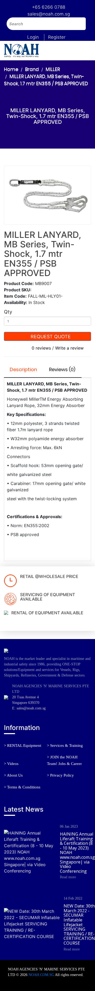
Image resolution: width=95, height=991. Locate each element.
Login (33, 37)
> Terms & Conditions (22, 787)
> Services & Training (65, 745)
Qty (8, 312)
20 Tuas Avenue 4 (25, 697)
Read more (68, 877)
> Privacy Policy (60, 775)
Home (11, 69)
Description (23, 369)
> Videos (11, 764)
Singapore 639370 (25, 703)
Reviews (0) (62, 369)
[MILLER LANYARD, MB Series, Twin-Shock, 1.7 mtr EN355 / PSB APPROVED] (47, 195)
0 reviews (41, 348)
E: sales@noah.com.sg (29, 708)
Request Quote (50, 336)
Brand (32, 69)
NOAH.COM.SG (41, 975)
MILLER (53, 69)
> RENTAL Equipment (22, 745)
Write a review (69, 348)
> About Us (13, 775)
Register (56, 37)
